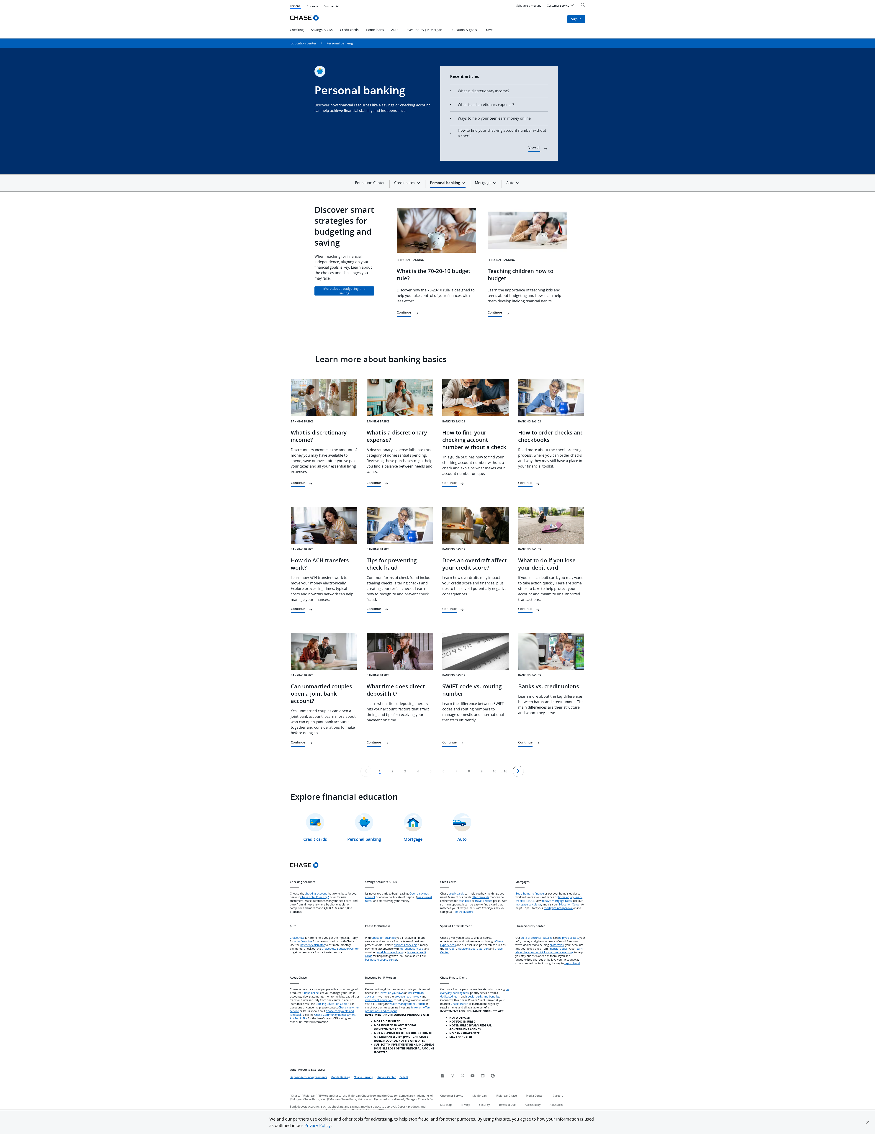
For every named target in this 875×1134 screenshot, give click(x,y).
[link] (442, 1076)
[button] (868, 1122)
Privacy (465, 1105)
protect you (557, 945)
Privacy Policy (317, 1125)
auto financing (303, 941)
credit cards (456, 893)
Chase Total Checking (314, 897)
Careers (558, 1096)
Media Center (535, 1096)
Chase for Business (383, 937)
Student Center (386, 1077)
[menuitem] (561, 6)
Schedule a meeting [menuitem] (528, 5)
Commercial (331, 6)
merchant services (411, 948)
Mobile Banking (340, 1077)
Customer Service (451, 1096)
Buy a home (522, 893)
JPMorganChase (506, 1096)
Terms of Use (507, 1105)
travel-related (483, 901)
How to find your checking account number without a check (502, 133)
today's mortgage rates (557, 901)
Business (312, 6)
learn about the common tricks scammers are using (548, 950)
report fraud (572, 963)
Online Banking (363, 1077)
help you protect (568, 937)
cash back (464, 901)
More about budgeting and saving (344, 291)
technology (414, 996)
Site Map (446, 1105)
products (400, 996)
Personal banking (340, 43)
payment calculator (312, 945)
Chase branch (459, 1003)
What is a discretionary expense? (486, 104)
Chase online (310, 993)
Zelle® (403, 1077)
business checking (405, 945)
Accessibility (532, 1105)
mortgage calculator (528, 904)
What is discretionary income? (484, 90)
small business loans (390, 952)
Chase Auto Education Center (340, 948)
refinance (538, 893)
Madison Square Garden (473, 948)
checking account (316, 893)
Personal (295, 6)
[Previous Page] (365, 771)
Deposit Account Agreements (308, 1077)
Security (484, 1105)
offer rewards (480, 897)
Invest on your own (392, 993)
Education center (304, 43)
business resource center (381, 959)
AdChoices (556, 1105)
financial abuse (558, 948)
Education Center (370, 182)
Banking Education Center (332, 1003)
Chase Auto (297, 937)
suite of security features (536, 937)
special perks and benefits (482, 996)
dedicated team (450, 996)
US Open (450, 948)
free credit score (463, 911)
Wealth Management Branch (406, 1003)
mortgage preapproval (558, 908)
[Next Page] (518, 771)
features (416, 1007)
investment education (378, 1000)
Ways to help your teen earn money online (494, 118)
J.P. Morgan (479, 1096)
